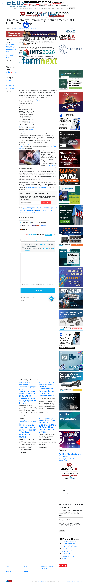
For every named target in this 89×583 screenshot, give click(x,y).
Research (25, 8)
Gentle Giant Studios (24, 126)
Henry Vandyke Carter (29, 210)
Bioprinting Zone (66, 553)
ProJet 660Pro (52, 165)
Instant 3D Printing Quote (61, 5)
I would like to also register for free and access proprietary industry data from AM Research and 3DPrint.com (70, 524)
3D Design (8, 80)
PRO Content (42, 5)
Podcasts (31, 8)
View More (9, 92)
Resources (37, 8)
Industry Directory (46, 570)
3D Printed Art (10, 83)
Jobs (49, 8)
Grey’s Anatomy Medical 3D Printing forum (37, 187)
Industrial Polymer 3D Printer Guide (71, 546)
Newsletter (44, 8)
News (15, 8)
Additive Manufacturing (47, 566)
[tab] (24, 222)
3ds (21, 208)
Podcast (26, 565)
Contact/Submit (64, 8)
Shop (53, 8)
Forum (25, 568)
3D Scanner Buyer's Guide (68, 543)
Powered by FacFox (24, 232)
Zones (20, 8)
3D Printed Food (10, 85)
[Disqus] (38, 323)
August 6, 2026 (23, 452)
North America (47, 384)
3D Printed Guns (10, 88)
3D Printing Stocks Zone (68, 556)
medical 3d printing (41, 210)
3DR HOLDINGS (42, 581)
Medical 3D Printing (28, 421)
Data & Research (32, 5)
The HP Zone (65, 551)
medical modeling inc (31, 212)
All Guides (64, 558)
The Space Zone (66, 555)
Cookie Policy (79, 581)
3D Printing (22, 382)
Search (73, 8)
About (57, 8)
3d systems (54, 207)
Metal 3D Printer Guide (68, 545)
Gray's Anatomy (35, 208)
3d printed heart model (33, 207)
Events (7, 568)
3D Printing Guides (69, 539)
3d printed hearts (44, 207)
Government (26, 387)
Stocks (52, 384)
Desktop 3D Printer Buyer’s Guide (70, 541)
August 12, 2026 (43, 412)
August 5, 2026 (43, 447)
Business (29, 386)
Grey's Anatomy (45, 208)
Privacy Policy (71, 581)
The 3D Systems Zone (67, 550)
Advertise (50, 5)
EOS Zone (64, 548)
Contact (26, 571)
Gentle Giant (26, 208)
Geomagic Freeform (49, 178)
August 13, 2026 (23, 415)
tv (38, 212)
